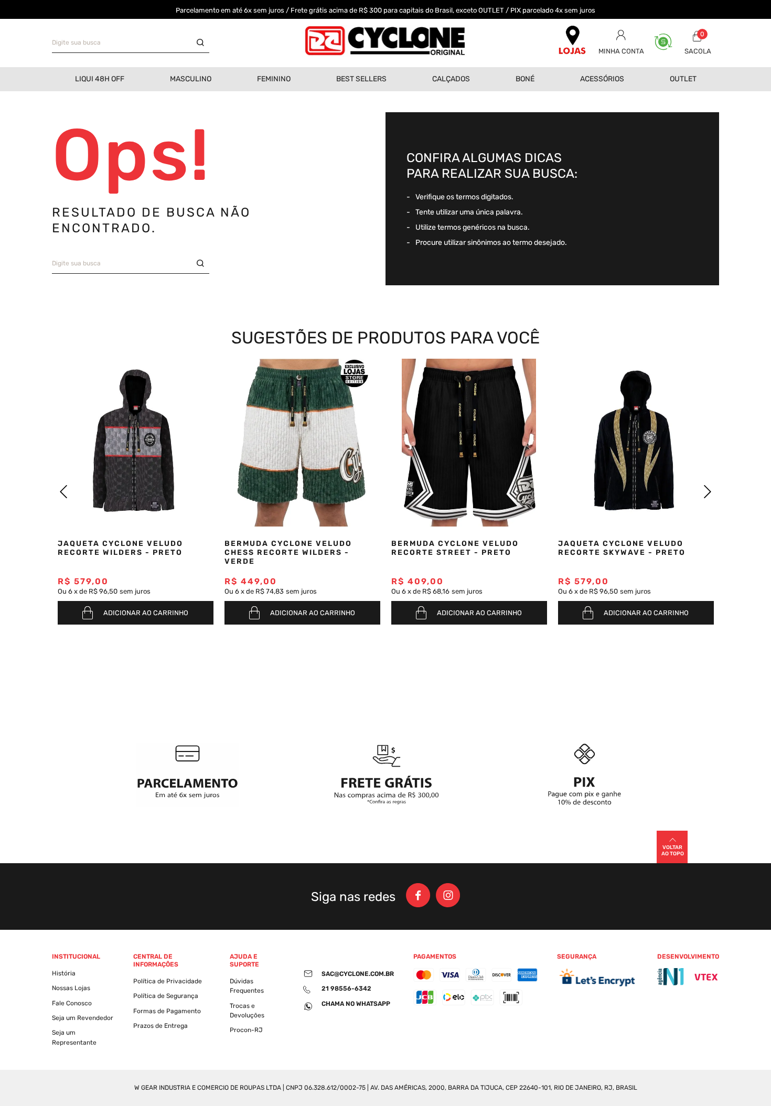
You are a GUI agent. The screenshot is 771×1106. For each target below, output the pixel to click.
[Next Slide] (707, 492)
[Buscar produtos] (203, 43)
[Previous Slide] (63, 492)
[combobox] (130, 43)
